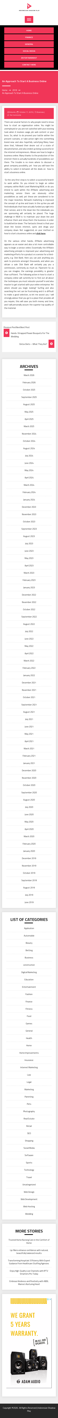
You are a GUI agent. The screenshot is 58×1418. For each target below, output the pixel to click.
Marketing (29, 1089)
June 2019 (29, 902)
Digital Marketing (29, 972)
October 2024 (29, 441)
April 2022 (29, 653)
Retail (29, 1126)
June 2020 (29, 814)
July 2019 (29, 894)
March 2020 (29, 836)
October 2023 (29, 521)
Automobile (29, 935)
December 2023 (29, 507)
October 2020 (29, 785)
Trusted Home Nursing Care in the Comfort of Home (29, 1241)
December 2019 (29, 858)
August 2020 (29, 799)
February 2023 (29, 580)
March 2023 (29, 572)
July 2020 (29, 807)
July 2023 (29, 543)
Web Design (29, 1192)
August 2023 (29, 536)
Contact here (29, 64)
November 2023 (29, 514)
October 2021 (29, 697)
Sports (29, 1162)
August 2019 (29, 887)
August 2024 (29, 448)
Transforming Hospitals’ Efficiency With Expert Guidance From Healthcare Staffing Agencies (29, 1262)
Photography (29, 1111)
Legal (29, 1082)
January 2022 (29, 675)
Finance (29, 37)
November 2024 (29, 433)
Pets (29, 1104)
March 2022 (29, 660)
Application (29, 928)
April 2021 (29, 741)
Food (29, 1016)
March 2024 (29, 485)
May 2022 (29, 646)
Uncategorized (29, 1184)
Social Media (29, 50)
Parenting (29, 1096)
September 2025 (29, 397)
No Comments (15, 115)
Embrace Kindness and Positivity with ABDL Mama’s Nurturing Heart (29, 1283)
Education (29, 979)
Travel (29, 1177)
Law (29, 1074)
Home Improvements (29, 1052)
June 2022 (29, 638)
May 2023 (29, 558)
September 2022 (29, 616)
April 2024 (29, 477)
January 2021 (29, 763)
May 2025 (29, 411)
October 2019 (29, 873)
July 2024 (29, 455)
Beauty (29, 943)
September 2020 (29, 792)
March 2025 (29, 426)
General (29, 44)
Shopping (29, 1140)
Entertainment (29, 57)
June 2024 (29, 463)
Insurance (29, 1060)
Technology (29, 1169)
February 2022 (29, 668)
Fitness (29, 1008)
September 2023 (29, 528)
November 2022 (29, 602)
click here (40, 233)
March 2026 (29, 375)
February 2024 (29, 492)
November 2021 (29, 690)
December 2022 (29, 594)
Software (29, 1155)
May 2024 (29, 470)
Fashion (29, 994)
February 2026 (29, 382)
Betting (29, 950)
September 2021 (29, 704)
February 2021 (29, 755)
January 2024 (29, 499)
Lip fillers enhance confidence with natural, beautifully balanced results (29, 1252)
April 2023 (29, 565)
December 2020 (29, 770)
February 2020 (29, 843)
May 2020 (29, 821)
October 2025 (29, 389)
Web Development (29, 1199)
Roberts (12, 112)
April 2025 (29, 419)
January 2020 (29, 851)
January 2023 (29, 587)
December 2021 (29, 682)
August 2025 (29, 404)
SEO (29, 1133)
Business (40, 112)
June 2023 (29, 551)
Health (29, 1038)
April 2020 (29, 829)
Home (29, 30)
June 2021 (29, 726)
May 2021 (29, 733)
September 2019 (29, 880)
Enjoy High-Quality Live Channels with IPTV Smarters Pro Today (29, 1272)
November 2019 (29, 865)
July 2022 (29, 631)
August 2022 (29, 624)
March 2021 (29, 748)
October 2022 (29, 609)
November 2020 (29, 777)
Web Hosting (29, 1206)
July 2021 (29, 719)
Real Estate (29, 1118)
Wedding (29, 1213)
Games (29, 1023)
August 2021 (29, 712)
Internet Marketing (29, 1067)
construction (29, 964)
